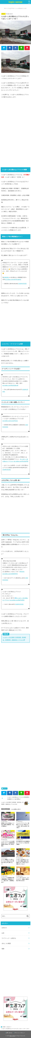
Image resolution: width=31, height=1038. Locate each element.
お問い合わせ (9, 1032)
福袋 (3, 948)
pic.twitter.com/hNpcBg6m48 (10, 385)
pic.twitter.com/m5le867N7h (10, 573)
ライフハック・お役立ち (9, 938)
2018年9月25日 (22, 283)
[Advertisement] (15, 116)
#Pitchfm (22, 571)
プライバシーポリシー (19, 1032)
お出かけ (3, 13)
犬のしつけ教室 (6, 943)
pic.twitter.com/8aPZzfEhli (17, 600)
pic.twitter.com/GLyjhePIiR (21, 461)
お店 (3, 933)
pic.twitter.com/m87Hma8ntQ (13, 279)
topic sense (15, 2)
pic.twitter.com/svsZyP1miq (10, 420)
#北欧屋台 (6, 277)
